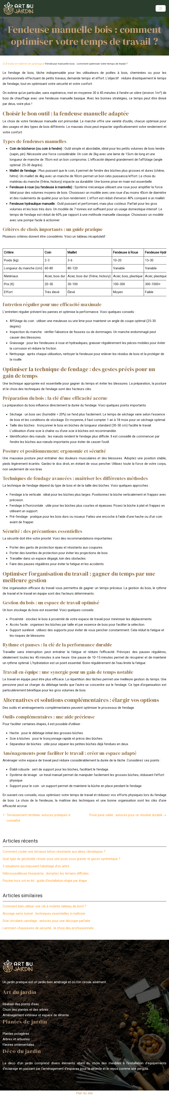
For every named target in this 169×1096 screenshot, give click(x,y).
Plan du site (84, 1093)
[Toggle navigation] (161, 8)
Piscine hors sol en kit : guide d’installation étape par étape (45, 881)
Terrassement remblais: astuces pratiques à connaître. (38, 817)
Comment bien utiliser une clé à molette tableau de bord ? (44, 906)
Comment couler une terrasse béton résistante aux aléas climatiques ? (54, 852)
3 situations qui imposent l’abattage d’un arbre (36, 866)
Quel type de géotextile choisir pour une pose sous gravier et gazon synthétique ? (61, 859)
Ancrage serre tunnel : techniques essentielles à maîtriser (44, 914)
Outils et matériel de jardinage (25, 63)
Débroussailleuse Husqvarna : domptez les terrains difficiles (46, 873)
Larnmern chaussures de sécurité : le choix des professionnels (48, 928)
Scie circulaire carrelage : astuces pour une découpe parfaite (46, 921)
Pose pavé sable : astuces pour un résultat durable (125, 815)
